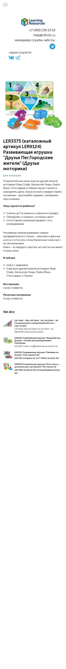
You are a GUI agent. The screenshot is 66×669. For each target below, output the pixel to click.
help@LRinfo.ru (44, 35)
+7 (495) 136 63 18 (42, 30)
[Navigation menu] (5, 4)
